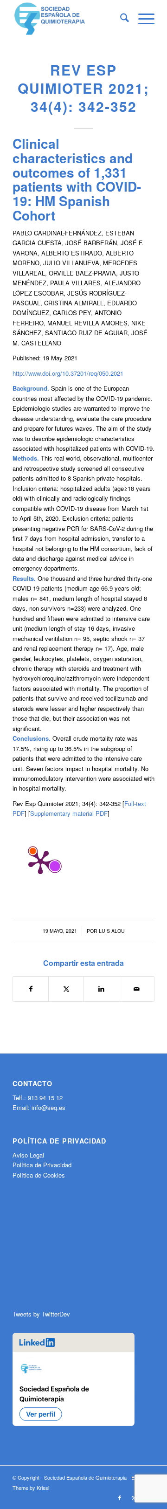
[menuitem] (120, 18)
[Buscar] (120, 18)
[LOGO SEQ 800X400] (69, 18)
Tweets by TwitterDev (41, 1313)
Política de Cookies (39, 1175)
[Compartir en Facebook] (30, 989)
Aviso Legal (28, 1155)
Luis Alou (112, 930)
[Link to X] (134, 1497)
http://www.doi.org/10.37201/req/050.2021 (68, 373)
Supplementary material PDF (69, 813)
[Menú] (141, 18)
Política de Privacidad (42, 1164)
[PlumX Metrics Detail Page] (40, 861)
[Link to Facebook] (120, 1497)
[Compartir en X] (66, 989)
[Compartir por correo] (136, 989)
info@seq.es (48, 1107)
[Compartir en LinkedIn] (101, 989)
